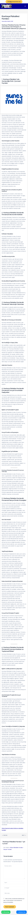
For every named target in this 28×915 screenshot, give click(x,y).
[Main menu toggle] (25, 6)
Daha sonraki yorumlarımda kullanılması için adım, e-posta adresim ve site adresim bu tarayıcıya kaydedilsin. (13, 900)
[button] (14, 1)
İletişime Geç (22, 912)
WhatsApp (6, 912)
